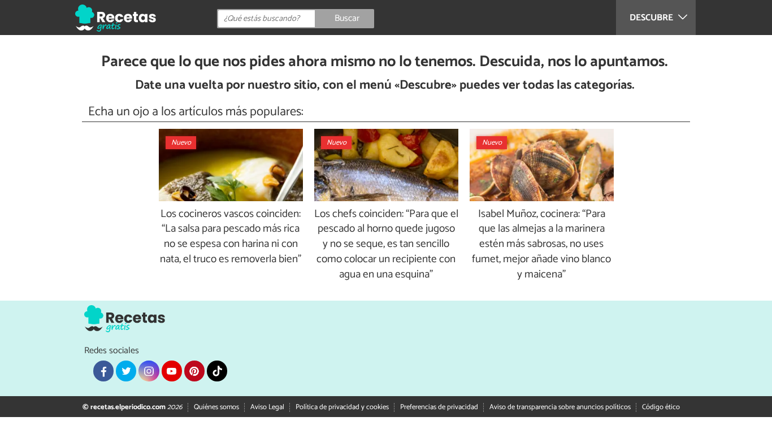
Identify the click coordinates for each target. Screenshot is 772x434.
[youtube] (172, 371)
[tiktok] (217, 371)
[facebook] (103, 371)
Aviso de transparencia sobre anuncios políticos (560, 407)
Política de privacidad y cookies (342, 407)
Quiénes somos (216, 407)
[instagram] (148, 371)
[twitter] (126, 371)
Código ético (661, 407)
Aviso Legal (267, 407)
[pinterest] (194, 371)
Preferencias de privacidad (439, 407)
